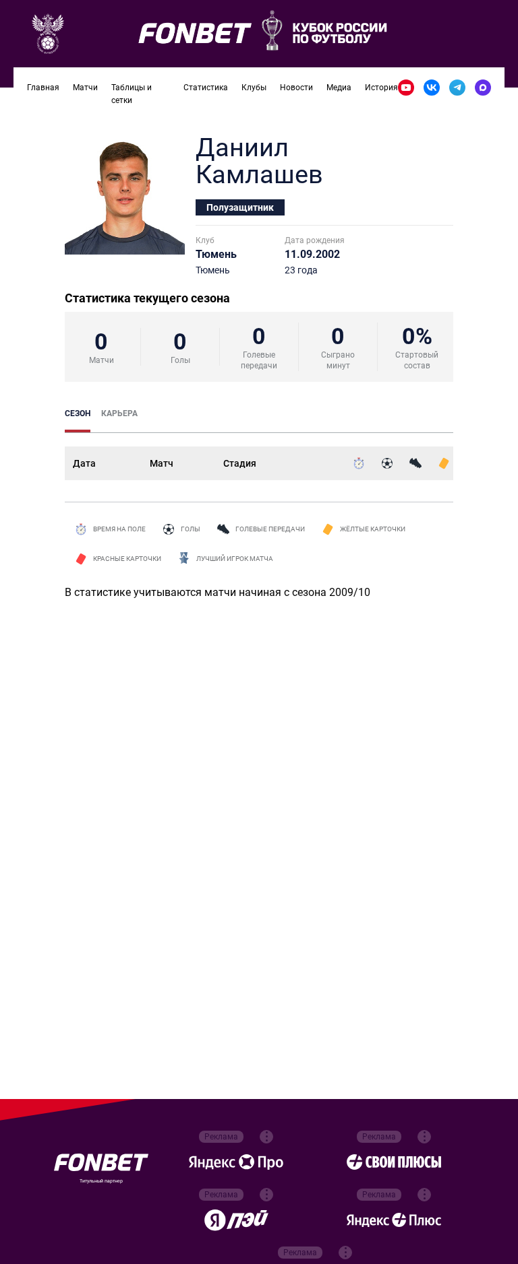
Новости (296, 87)
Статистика (205, 87)
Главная (43, 87)
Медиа (338, 87)
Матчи (85, 87)
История (381, 87)
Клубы (253, 87)
